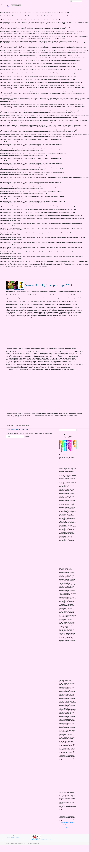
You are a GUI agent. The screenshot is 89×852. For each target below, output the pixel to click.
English (74, 1)
